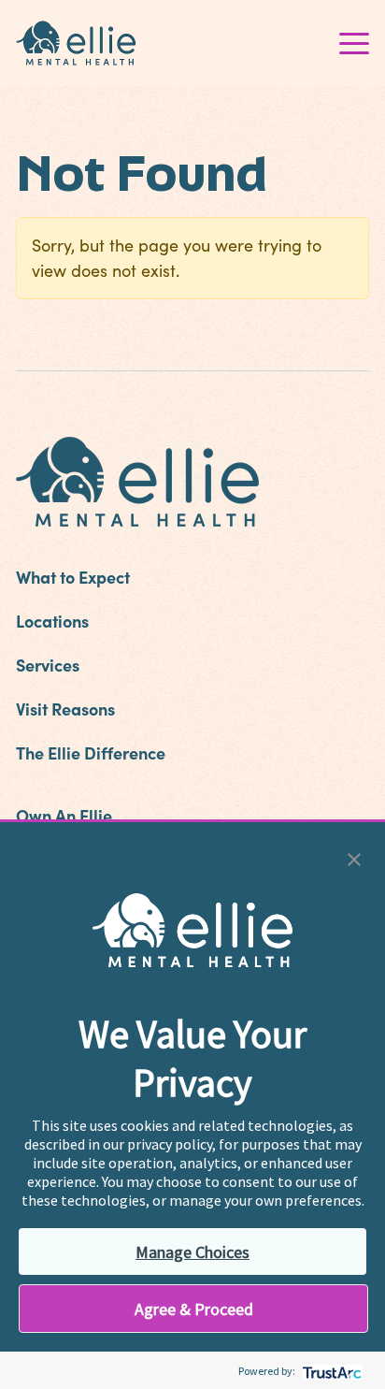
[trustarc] (330, 1370)
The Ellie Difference (90, 752)
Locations (52, 620)
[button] (354, 857)
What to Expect (73, 576)
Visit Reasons (65, 708)
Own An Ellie (64, 815)
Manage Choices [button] (192, 1252)
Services (47, 664)
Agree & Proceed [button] (194, 1309)
